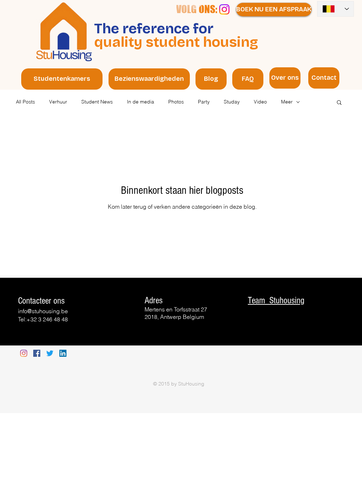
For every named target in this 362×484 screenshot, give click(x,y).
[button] (339, 103)
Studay (232, 102)
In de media (140, 102)
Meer (287, 102)
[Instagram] (224, 9)
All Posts (25, 102)
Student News (97, 102)
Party (204, 102)
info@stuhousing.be (43, 311)
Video (260, 102)
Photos (176, 102)
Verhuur (58, 102)
